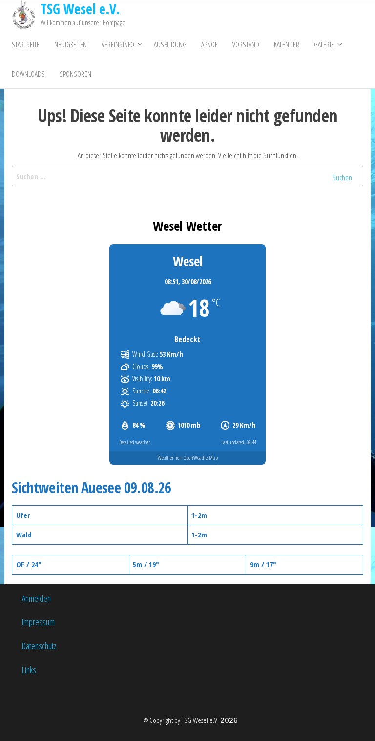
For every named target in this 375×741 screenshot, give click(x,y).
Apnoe (209, 44)
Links (29, 670)
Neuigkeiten (70, 44)
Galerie (324, 44)
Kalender (286, 44)
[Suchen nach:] (187, 176)
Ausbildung (170, 44)
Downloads (28, 74)
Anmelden (36, 598)
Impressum (38, 622)
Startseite (26, 44)
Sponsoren (75, 74)
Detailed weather (134, 442)
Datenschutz (39, 646)
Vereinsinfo (118, 44)
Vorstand (245, 44)
